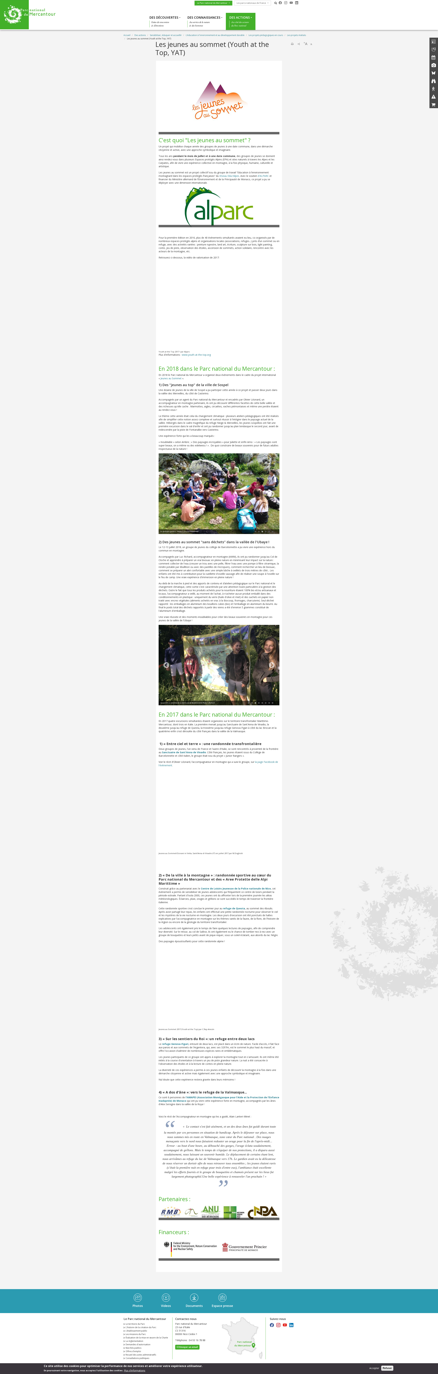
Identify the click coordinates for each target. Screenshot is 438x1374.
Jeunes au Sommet (171, 378)
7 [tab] (269, 703)
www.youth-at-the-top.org (196, 354)
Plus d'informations (134, 1370)
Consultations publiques (137, 1358)
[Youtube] (291, 3)
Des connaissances (203, 17)
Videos (166, 1306)
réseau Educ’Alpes (229, 175)
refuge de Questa (234, 908)
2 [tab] (259, 531)
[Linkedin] (296, 3)
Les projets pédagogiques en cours (266, 35)
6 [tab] (272, 531)
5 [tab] (269, 531)
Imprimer (292, 44)
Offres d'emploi (133, 1351)
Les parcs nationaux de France (251, 3)
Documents (194, 1306)
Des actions (239, 17)
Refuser (387, 1368)
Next (271, 494)
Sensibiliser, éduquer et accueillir (166, 35)
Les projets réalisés (296, 35)
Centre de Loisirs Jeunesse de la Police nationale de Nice (236, 888)
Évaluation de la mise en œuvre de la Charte (147, 1337)
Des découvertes (163, 17)
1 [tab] (255, 531)
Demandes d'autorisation (138, 1344)
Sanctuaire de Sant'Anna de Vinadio (184, 752)
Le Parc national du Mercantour (212, 3)
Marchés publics (133, 1347)
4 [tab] (265, 531)
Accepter (374, 1368)
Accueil (127, 35)
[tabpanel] (219, 494)
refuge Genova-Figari (175, 1044)
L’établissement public (136, 1330)
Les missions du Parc (136, 1334)
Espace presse (222, 1306)
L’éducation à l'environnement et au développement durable (215, 35)
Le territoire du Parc (135, 1323)
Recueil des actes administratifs (141, 1354)
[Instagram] (285, 3)
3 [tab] (262, 531)
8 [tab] (272, 703)
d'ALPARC (263, 175)
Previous (166, 494)
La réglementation (134, 1341)
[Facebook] (280, 3)
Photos (137, 1306)
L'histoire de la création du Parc (141, 1327)
